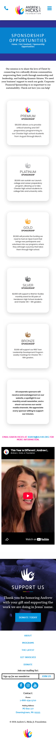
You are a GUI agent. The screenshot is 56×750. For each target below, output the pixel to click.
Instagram (28, 685)
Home (14, 44)
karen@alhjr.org (38, 437)
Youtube (35, 685)
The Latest (28, 650)
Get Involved (25, 44)
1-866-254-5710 (28, 700)
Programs (28, 643)
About (28, 635)
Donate (28, 664)
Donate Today (28, 617)
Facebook (21, 685)
